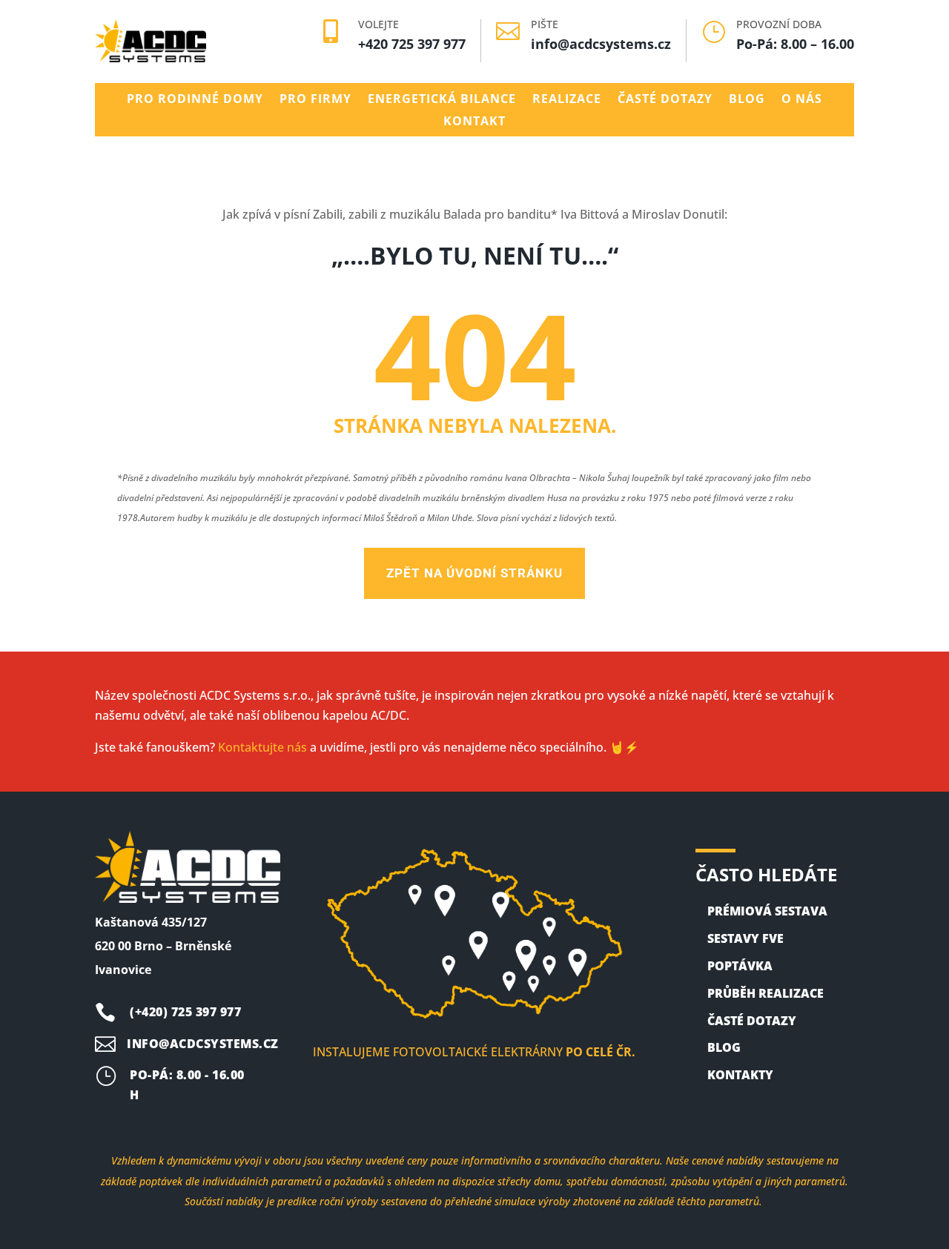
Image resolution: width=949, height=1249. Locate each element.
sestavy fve (745, 938)
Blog (747, 100)
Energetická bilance (442, 100)
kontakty (740, 1075)
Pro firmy (315, 100)
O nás (801, 100)
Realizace (566, 100)
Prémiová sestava (767, 911)
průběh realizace (765, 993)
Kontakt (474, 122)
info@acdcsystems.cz (601, 44)
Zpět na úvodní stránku (474, 573)
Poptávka (740, 966)
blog (724, 1047)
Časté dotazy (665, 100)
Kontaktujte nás (262, 747)
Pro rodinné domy (195, 100)
